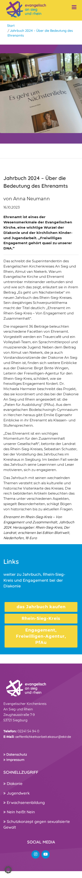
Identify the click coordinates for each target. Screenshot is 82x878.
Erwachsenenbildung (25, 802)
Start (11, 26)
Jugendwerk (18, 793)
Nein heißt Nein (20, 811)
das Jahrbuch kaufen (41, 606)
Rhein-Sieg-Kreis (41, 618)
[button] (8, 870)
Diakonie (14, 783)
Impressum (14, 760)
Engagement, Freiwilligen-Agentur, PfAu (41, 636)
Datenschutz (16, 754)
